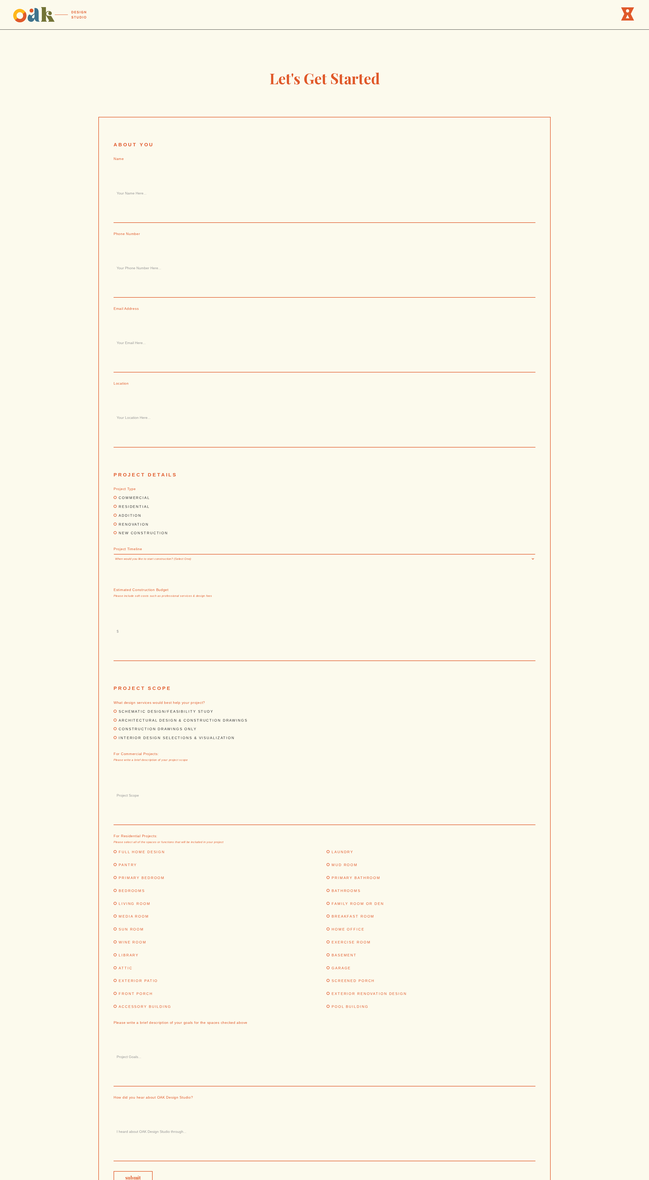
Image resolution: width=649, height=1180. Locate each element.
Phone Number (127, 234)
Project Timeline (128, 549)
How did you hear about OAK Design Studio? (153, 1097)
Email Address (126, 309)
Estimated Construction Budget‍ (163, 592)
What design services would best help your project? (159, 703)
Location (121, 383)
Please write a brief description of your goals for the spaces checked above (180, 1023)
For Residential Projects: (169, 839)
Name (119, 159)
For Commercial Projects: (151, 756)
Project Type (125, 489)
